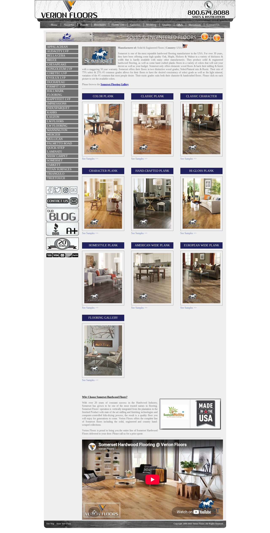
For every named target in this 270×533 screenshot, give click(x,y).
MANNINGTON (57, 130)
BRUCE (52, 60)
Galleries (135, 24)
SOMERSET (55, 160)
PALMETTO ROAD (59, 143)
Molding (151, 24)
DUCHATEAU (56, 82)
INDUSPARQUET (58, 108)
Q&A (180, 24)
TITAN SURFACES (59, 169)
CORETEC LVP (57, 73)
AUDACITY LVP (58, 51)
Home (54, 24)
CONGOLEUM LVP (59, 69)
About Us (68, 24)
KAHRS (52, 112)
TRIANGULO (55, 173)
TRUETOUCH (56, 178)
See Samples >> (90, 158)
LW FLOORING (57, 125)
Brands (84, 24)
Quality (166, 24)
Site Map (50, 523)
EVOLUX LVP (56, 77)
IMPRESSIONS (56, 103)
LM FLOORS (55, 121)
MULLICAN (55, 139)
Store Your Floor (64, 523)
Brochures (100, 24)
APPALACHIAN (57, 46)
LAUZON (53, 117)
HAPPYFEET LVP (58, 99)
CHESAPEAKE (56, 64)
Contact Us (213, 24)
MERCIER (53, 134)
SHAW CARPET (57, 156)
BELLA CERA (56, 55)
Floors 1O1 (118, 24)
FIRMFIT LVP (56, 86)
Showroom (195, 24)
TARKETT (54, 165)
